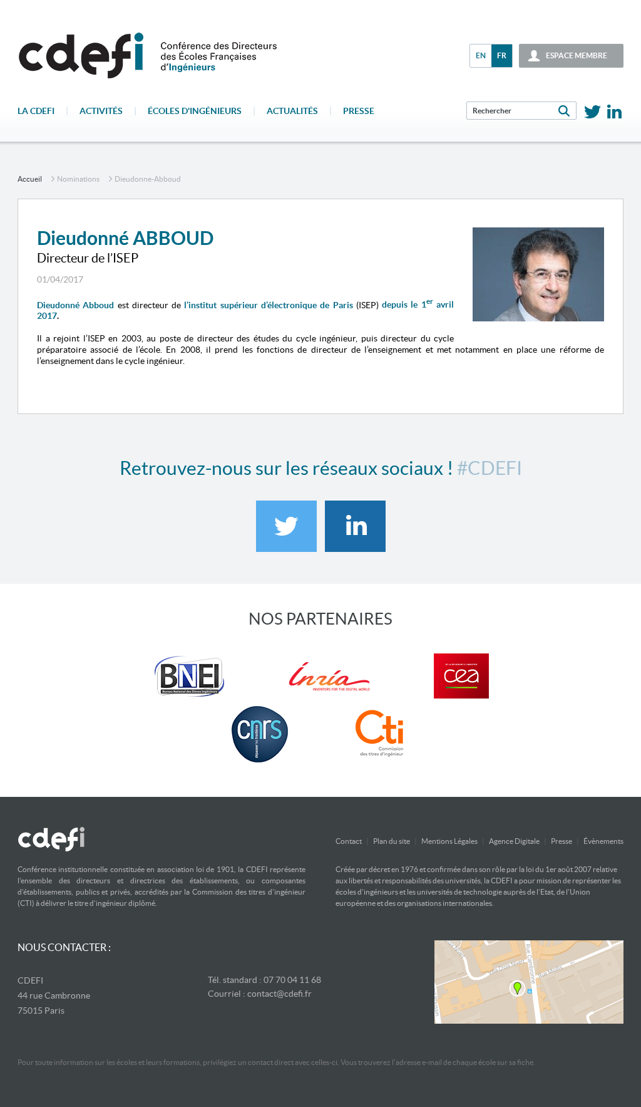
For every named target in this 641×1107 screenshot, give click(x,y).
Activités (101, 111)
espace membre (576, 55)
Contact (349, 841)
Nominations (78, 179)
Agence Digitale (514, 841)
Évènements (603, 841)
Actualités (292, 111)
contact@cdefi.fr (279, 994)
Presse (358, 111)
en (481, 55)
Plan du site (391, 841)
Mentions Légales (449, 841)
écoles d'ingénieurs (195, 111)
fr (501, 55)
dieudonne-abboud (148, 179)
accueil (30, 179)
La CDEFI (36, 111)
